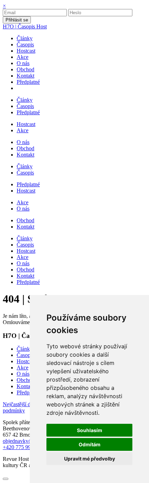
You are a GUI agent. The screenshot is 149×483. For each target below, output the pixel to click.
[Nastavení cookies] (5, 479)
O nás (23, 374)
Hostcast (26, 361)
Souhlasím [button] (89, 430)
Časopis (25, 355)
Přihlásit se (17, 20)
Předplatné (28, 392)
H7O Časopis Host (25, 26)
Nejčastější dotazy (23, 404)
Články (25, 349)
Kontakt (25, 386)
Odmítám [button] (89, 444)
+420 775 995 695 (23, 447)
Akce (22, 367)
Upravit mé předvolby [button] (89, 459)
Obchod (25, 380)
